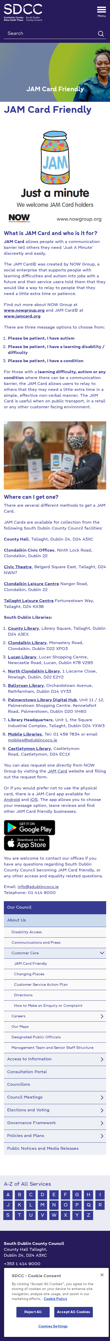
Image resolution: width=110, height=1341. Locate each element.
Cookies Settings (53, 1326)
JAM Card (57, 771)
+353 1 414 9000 (22, 1264)
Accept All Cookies (73, 1312)
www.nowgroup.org (24, 311)
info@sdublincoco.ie (38, 887)
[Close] (102, 1274)
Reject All (33, 1312)
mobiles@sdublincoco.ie (32, 740)
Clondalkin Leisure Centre (31, 584)
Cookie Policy (55, 1299)
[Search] (100, 33)
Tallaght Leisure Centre (29, 601)
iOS (34, 800)
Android (12, 800)
